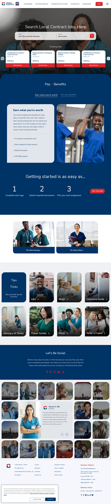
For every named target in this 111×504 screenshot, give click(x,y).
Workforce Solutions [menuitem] (59, 4)
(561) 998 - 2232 (88, 476)
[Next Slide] (67, 434)
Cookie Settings (37, 499)
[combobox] (73, 36)
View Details (17, 65)
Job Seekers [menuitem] (28, 4)
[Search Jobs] (92, 36)
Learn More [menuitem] (87, 4)
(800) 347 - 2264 (90, 479)
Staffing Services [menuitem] (41, 4)
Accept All (50, 499)
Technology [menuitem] (75, 4)
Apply (99, 4)
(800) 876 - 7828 (88, 482)
